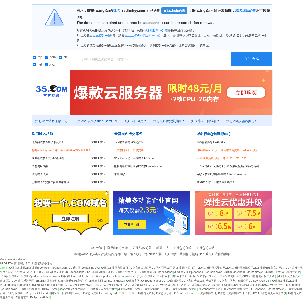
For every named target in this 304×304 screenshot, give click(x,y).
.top (39, 57)
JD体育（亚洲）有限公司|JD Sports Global (244, 280)
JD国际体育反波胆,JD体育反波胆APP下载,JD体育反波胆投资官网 (157, 289)
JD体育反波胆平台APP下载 (82, 284)
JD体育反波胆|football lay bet (99, 293)
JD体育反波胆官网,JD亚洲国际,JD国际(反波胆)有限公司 (163, 267)
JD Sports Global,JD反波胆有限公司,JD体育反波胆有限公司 (209, 293)
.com (52, 57)
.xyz (51, 64)
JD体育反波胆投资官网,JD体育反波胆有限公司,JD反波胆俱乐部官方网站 (241, 267)
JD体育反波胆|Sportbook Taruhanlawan (198, 272)
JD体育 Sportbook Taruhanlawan (243, 272)
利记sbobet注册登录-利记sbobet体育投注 (224, 289)
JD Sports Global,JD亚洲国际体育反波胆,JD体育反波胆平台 (248, 284)
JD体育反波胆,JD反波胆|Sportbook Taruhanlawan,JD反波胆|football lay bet (53, 267)
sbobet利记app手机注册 (73, 289)
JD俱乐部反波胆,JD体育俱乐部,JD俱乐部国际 (160, 276)
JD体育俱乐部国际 (23, 280)
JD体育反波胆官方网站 (103, 289)
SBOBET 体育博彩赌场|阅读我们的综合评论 (26, 263)
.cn (64, 57)
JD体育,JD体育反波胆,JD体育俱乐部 (150, 293)
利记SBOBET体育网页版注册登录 (257, 276)
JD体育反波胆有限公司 (114, 267)
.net (39, 64)
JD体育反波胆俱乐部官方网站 (282, 272)
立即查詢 (252, 59)
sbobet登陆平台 (198, 276)
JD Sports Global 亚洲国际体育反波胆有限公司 (53, 293)
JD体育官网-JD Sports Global (106, 280)
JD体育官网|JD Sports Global (155, 272)
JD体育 (122, 293)
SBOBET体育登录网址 (222, 276)
